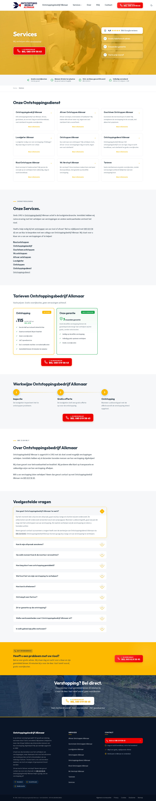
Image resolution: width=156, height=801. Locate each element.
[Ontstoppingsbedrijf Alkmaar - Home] (25, 5)
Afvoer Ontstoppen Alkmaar (79, 738)
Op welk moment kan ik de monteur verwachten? (37, 555)
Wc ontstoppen (20, 253)
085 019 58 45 (29, 478)
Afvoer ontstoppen (22, 257)
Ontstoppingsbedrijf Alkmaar (55, 4)
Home (15, 88)
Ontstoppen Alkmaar (76, 755)
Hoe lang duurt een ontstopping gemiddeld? (35, 565)
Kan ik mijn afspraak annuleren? (30, 544)
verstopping (35, 41)
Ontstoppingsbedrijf (33, 215)
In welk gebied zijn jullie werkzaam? (31, 629)
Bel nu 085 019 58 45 (117, 741)
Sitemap (140, 798)
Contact (108, 4)
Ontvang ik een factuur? (26, 597)
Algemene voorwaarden (103, 798)
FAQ (98, 4)
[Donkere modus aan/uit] (151, 5)
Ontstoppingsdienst (22, 268)
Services (72, 782)
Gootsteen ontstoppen (23, 249)
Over (89, 4)
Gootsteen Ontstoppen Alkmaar (80, 744)
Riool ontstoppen (21, 242)
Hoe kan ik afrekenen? (26, 586)
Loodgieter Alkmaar (76, 749)
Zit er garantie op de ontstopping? (31, 607)
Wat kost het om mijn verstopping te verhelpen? (37, 576)
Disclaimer (132, 798)
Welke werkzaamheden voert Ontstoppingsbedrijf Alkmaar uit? (44, 618)
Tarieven (72, 777)
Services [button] (76, 4)
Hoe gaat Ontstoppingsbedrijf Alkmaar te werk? (37, 511)
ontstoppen (40, 229)
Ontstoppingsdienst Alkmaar (79, 760)
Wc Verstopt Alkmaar (76, 771)
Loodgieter (18, 260)
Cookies (123, 798)
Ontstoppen (18, 264)
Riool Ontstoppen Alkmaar (78, 766)
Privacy (116, 798)
